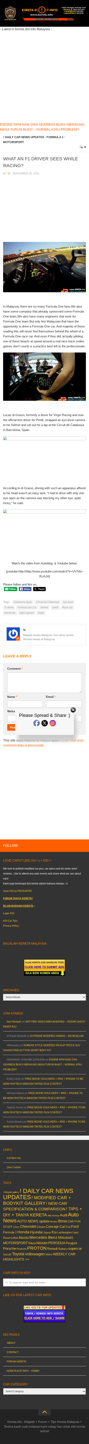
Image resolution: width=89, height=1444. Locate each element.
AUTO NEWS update (33, 1221)
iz (9, 173)
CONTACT (13, 1352)
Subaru (63, 1248)
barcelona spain (23, 602)
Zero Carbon (14, 1167)
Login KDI (8, 913)
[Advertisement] (44, 76)
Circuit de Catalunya (47, 602)
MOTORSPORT (13, 142)
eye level (68, 602)
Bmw (62, 1221)
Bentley (54, 1221)
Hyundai (36, 1232)
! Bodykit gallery (11, 1192)
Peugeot (71, 1243)
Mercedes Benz (43, 1237)
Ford (75, 1226)
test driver (10, 612)
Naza (32, 1243)
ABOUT (11, 1342)
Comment (15, 668)
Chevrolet (28, 1226)
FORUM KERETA (16, 1361)
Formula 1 (55, 137)
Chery (16, 1227)
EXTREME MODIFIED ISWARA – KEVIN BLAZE (57, 1036)
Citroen (41, 1226)
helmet (44, 607)
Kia (54, 1232)
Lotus (14, 1237)
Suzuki (7, 1254)
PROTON (37, 1248)
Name (12, 696)
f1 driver (9, 607)
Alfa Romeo (53, 1215)
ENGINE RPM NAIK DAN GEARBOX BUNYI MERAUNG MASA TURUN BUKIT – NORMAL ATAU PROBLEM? (42, 1064)
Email (50, 696)
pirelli (55, 607)
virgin (41, 612)
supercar (75, 1249)
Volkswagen (35, 1254)
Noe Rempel (14, 1021)
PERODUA (56, 1243)
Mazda (24, 1237)
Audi (63, 1215)
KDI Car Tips (10, 920)
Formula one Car (27, 607)
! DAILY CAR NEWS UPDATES (23, 137)
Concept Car (55, 1226)
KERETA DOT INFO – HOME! (23, 1370)
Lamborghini (64, 1232)
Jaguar (47, 1232)
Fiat (68, 1226)
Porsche (9, 1249)
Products (21, 1248)
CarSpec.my (14, 1158)
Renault (52, 1248)
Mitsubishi (65, 1237)
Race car (67, 607)
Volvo (48, 1254)
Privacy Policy (11, 925)
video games (26, 612)
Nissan (42, 1243)
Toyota (18, 1254)
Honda (23, 1232)
